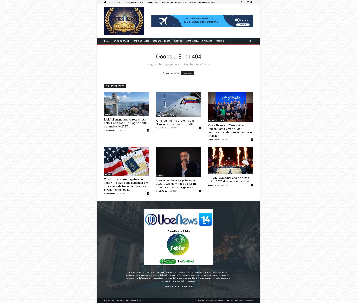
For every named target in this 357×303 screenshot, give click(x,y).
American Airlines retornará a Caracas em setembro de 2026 (175, 122)
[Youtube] (251, 2)
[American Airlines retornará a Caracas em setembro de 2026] (178, 104)
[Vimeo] (248, 2)
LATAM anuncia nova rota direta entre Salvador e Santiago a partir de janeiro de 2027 (125, 123)
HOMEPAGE (187, 73)
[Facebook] (238, 2)
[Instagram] (241, 2)
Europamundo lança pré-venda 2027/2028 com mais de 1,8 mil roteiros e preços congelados (176, 184)
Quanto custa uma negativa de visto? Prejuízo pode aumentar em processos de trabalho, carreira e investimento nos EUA (126, 184)
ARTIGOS (108, 175)
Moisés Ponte (109, 130)
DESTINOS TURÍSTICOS (217, 121)
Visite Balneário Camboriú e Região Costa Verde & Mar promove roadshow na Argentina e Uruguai (230, 130)
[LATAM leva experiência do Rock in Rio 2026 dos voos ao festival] (230, 160)
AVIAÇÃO (108, 115)
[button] (249, 41)
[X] (244, 2)
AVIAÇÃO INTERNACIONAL (166, 116)
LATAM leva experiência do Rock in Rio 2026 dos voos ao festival (229, 179)
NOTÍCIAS (160, 176)
